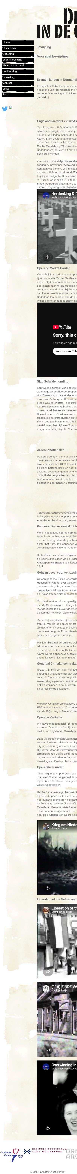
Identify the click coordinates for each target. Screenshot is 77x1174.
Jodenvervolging (12, 59)
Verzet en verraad (13, 65)
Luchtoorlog (10, 71)
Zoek (6, 94)
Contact (7, 82)
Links (6, 88)
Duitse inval (9, 47)
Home (6, 42)
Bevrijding (8, 76)
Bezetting (8, 53)
